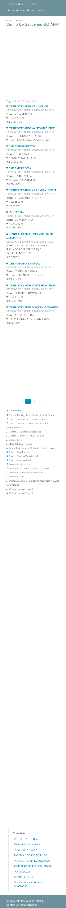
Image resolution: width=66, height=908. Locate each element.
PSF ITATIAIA (16, 212)
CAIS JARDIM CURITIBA (22, 146)
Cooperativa (15, 440)
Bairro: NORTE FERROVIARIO (24, 293)
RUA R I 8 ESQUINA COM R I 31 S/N (30, 140)
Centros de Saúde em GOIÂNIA (28, 10)
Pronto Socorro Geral (20, 461)
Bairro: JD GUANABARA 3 (21, 271)
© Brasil (25, 901)
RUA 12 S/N (16, 224)
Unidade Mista (16, 477)
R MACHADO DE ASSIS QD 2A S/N (29, 319)
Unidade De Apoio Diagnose (28, 884)
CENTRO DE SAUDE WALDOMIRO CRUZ (32, 128)
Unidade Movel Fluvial (21, 489)
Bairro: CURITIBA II (17, 154)
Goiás (9, 21)
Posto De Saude (27, 850)
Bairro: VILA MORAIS (19, 114)
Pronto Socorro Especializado (24, 456)
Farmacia (23, 872)
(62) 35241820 (13, 227)
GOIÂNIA (19, 21)
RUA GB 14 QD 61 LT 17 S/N (25, 275)
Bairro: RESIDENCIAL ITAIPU (23, 136)
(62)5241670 (13, 323)
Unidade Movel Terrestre (22, 493)
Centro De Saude (28, 844)
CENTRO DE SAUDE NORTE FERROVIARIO (33, 286)
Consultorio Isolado (32, 855)
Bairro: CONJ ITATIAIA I (20, 220)
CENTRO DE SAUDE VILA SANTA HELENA (32, 190)
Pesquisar (15, 410)
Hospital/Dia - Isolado (20, 444)
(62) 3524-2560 (14, 162)
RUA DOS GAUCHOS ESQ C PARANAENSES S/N (23, 251)
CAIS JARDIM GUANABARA (24, 264)
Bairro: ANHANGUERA (20, 315)
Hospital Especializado (33, 861)
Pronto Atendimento (19, 452)
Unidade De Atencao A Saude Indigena (29, 469)
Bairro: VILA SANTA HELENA (23, 198)
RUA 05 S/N (16, 297)
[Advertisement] (33, 63)
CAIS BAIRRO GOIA (20, 168)
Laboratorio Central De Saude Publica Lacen (32, 448)
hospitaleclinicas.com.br (20, 901)
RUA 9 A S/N (16, 118)
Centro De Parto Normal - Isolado (26, 436)
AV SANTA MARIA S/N (22, 180)
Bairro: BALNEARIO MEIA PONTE (26, 245)
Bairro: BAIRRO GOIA (19, 176)
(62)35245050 (13, 279)
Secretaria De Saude (19, 465)
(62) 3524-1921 (14, 301)
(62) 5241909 (13, 257)
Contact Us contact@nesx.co (22, 905)
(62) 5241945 (13, 205)
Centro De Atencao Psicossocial (25, 432)
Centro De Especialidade (34, 866)
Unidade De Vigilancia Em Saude (26, 473)
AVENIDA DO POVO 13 (23, 158)
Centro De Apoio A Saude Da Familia (28, 420)
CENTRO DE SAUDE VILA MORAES (28, 107)
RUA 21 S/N (16, 202)
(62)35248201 (13, 184)
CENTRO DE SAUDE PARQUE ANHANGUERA (34, 308)
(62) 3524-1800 (14, 122)
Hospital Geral (27, 839)
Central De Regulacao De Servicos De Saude (31, 415)
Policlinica (24, 877)
